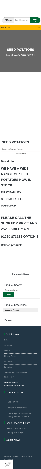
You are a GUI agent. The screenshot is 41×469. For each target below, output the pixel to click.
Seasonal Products (16, 149)
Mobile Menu (5, 27)
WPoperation (8, 459)
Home (6, 340)
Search (35, 20)
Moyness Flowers (10, 356)
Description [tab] (21, 154)
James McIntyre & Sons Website (15, 372)
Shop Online (8, 345)
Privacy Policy (9, 377)
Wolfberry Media (19, 385)
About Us (7, 351)
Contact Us (8, 367)
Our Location (8, 362)
